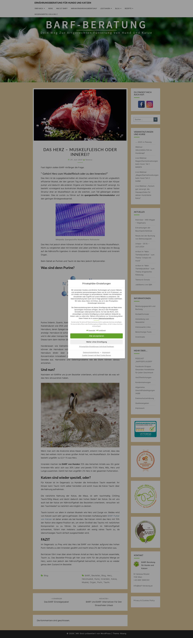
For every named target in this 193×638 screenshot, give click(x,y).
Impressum (106, 352)
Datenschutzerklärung (106, 318)
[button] (96, 335)
